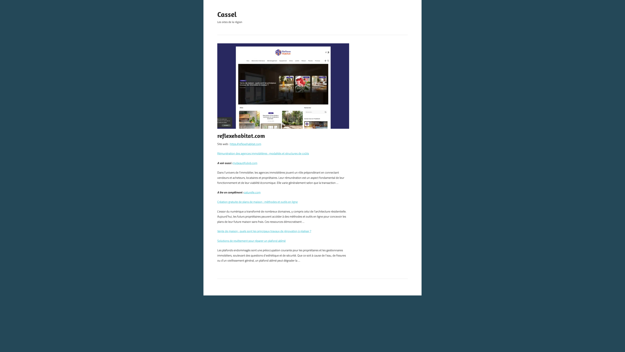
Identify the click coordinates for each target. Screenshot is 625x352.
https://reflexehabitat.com (245, 144)
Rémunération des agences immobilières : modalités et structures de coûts (263, 153)
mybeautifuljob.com (245, 163)
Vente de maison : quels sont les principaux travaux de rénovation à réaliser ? (264, 231)
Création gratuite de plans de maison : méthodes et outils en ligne (257, 202)
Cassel (227, 14)
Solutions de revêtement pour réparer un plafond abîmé (251, 241)
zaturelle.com (252, 192)
